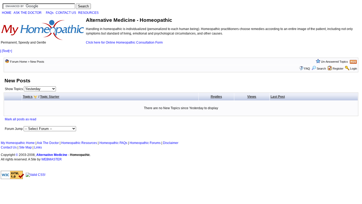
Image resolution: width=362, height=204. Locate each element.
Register (338, 68)
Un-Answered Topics (334, 61)
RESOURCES (88, 13)
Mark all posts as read (20, 119)
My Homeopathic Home (18, 143)
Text (5, 51)
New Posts (37, 61)
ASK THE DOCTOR (28, 13)
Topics (28, 97)
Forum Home (18, 61)
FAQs (50, 13)
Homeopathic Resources (79, 143)
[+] (10, 51)
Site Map (25, 147)
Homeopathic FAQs (113, 143)
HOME (6, 13)
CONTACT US (66, 13)
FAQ (307, 68)
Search (321, 68)
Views (251, 97)
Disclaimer (170, 143)
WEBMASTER (51, 159)
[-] (1, 51)
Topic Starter (49, 97)
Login (353, 68)
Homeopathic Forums (145, 143)
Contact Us (9, 147)
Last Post (278, 97)
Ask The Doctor (48, 143)
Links (38, 147)
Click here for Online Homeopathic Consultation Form (124, 42)
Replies (216, 97)
